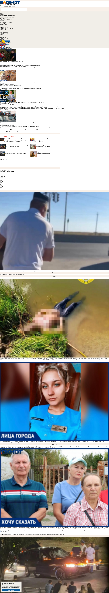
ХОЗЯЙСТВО (3, 37)
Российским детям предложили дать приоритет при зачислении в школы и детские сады (22, 534)
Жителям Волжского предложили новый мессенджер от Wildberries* (87, 530)
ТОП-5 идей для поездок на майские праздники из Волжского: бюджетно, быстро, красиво (20, 88)
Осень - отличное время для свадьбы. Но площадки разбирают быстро (15, 528)
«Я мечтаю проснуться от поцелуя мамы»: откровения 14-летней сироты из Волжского (19, 67)
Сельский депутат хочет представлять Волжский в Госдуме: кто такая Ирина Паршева (19, 126)
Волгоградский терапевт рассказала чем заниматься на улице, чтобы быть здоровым (39, 447)
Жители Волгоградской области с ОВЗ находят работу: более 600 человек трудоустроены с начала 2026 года (51, 446)
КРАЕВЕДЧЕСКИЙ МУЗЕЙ (6, 22)
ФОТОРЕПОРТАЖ (4, 36)
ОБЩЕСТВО (3, 29)
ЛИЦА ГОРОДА (3, 24)
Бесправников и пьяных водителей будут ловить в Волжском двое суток (58, 527)
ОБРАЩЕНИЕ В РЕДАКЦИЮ (6, 28)
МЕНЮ (1, 12)
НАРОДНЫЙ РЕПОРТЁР (5, 26)
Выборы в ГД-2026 (4, 109)
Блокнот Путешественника (6, 69)
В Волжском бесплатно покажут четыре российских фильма (62, 530)
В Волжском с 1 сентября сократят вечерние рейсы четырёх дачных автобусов (44, 528)
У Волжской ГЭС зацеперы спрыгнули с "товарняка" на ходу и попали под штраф (62, 359)
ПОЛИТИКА (2, 31)
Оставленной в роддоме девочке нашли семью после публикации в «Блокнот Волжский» (20, 65)
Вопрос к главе (3, 89)
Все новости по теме (4, 64)
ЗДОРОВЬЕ (2, 18)
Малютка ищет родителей (6, 48)
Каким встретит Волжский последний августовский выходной (13, 274)
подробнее (11, 171)
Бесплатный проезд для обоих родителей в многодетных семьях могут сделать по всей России (47, 358)
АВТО (1, 13)
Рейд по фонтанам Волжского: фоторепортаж (10, 85)
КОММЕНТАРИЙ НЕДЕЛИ (6, 19)
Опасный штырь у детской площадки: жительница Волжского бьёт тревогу (15, 446)
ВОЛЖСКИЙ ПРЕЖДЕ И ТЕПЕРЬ (7, 17)
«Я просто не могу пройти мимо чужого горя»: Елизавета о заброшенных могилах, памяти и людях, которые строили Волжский (25, 441)
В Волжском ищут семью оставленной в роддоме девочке (13, 66)
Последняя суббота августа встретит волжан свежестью (23, 442)
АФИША (2, 14)
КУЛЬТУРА (2, 23)
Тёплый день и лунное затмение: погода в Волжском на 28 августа (52, 534)
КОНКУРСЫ (2, 20)
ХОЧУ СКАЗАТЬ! (4, 38)
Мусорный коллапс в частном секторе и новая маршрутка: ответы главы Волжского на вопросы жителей (23, 107)
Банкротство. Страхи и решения (101, 358)
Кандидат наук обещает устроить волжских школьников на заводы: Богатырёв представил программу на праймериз (26, 127)
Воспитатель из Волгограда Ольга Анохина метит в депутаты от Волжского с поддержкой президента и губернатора (26, 129)
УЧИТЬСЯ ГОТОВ (7, 42)
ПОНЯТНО (11, 590)
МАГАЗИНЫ (7, 47)
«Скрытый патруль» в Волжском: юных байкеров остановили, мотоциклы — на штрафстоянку (77, 528)
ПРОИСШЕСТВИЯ (4, 32)
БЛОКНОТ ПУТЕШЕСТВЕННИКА (7, 15)
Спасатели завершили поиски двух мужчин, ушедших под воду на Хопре (15, 358)
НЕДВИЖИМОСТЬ (4, 27)
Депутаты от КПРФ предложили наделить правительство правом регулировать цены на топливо (90, 527)
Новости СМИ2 (3, 159)
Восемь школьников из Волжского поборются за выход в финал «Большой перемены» (17, 277)
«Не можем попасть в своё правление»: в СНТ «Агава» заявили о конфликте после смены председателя (21, 527)
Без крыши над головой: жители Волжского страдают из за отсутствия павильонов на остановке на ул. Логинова (22, 359)
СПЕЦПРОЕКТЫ (4, 33)
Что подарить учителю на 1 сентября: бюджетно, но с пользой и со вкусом (86, 446)
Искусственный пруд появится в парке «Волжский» (11, 87)
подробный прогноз (4, 171)
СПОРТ (1, 34)
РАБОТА (8, 41)
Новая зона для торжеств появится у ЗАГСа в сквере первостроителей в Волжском (50, 277)
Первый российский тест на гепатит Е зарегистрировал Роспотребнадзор (80, 358)
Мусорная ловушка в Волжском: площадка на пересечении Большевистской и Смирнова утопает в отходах (30, 530)
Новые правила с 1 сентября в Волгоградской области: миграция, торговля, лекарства (65, 441)
